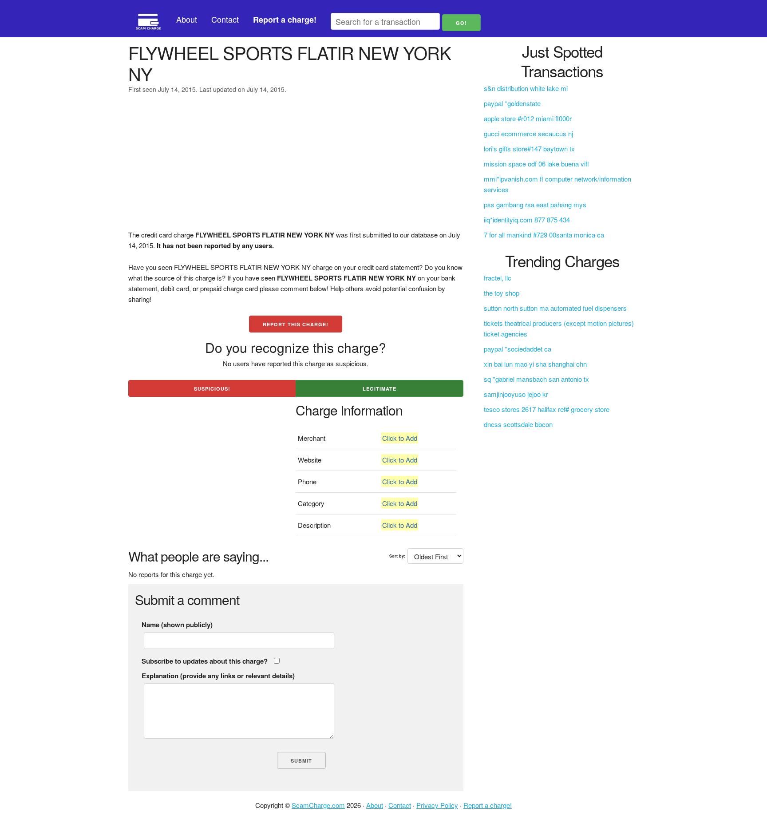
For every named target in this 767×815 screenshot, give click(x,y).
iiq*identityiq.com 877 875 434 (527, 219)
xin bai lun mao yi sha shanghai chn (535, 363)
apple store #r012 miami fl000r (528, 118)
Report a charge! (487, 805)
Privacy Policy (437, 805)
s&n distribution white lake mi (526, 88)
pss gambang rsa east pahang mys (535, 204)
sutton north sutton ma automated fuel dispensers (555, 308)
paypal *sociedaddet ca (517, 348)
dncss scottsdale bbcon (518, 424)
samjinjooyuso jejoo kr (516, 394)
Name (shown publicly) (177, 624)
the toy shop (501, 292)
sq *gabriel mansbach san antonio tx (536, 379)
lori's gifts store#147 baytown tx (529, 148)
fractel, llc (497, 277)
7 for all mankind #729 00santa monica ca (544, 234)
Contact (225, 19)
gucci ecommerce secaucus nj (528, 133)
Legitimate (379, 388)
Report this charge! (295, 324)
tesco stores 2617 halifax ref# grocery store (546, 409)
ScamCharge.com (318, 805)
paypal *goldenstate (512, 103)
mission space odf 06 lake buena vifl (536, 163)
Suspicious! (212, 388)
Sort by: (397, 556)
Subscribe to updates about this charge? (205, 661)
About (186, 19)
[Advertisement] (295, 167)
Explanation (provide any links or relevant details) (218, 675)
